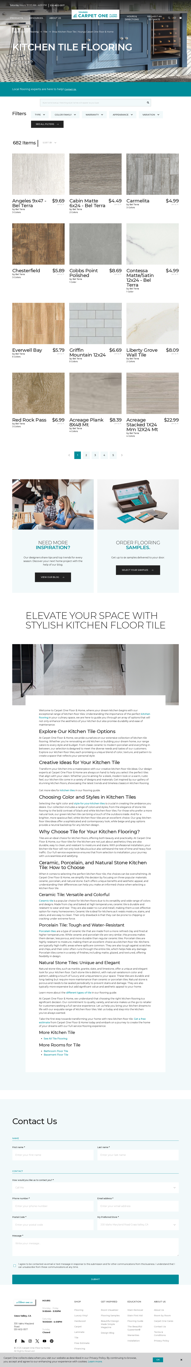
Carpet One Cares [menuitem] (163, 1321)
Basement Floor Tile (56, 1054)
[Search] (148, 102)
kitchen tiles (67, 790)
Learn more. (95, 1361)
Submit (95, 1279)
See (46, 1038)
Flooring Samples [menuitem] (110, 1315)
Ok (158, 1359)
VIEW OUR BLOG (50, 577)
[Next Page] (121, 455)
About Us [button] (55, 18)
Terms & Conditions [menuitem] (160, 1334)
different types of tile (78, 992)
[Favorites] (175, 18)
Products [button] (16, 18)
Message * (17, 1236)
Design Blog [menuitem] (107, 1332)
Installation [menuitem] (133, 1340)
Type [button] (38, 114)
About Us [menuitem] (159, 1310)
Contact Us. (70, 89)
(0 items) (181, 18)
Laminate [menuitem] (79, 1332)
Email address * (105, 1198)
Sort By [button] (47, 142)
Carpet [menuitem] (78, 1326)
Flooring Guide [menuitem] (135, 1321)
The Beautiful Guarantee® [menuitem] (134, 1328)
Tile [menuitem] (76, 1337)
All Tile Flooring (58, 1038)
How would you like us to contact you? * (33, 1180)
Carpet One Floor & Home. (36, 1348)
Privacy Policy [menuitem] (161, 1340)
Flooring (34, 31)
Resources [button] (36, 18)
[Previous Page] (69, 455)
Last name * (103, 1147)
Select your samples (135, 570)
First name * (18, 1147)
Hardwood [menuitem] (80, 1321)
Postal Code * (19, 1217)
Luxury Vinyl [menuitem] (81, 1315)
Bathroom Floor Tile (56, 1051)
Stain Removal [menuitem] (135, 1310)
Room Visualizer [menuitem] (109, 1310)
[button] (169, 18)
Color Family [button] (63, 114)
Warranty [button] (92, 114)
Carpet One (18, 31)
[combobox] (92, 102)
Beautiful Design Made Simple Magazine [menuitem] (110, 1324)
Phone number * (21, 1198)
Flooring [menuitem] (78, 1310)
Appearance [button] (120, 114)
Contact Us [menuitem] (160, 1326)
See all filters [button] (45, 124)
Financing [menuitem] (79, 1348)
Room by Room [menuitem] (162, 1315)
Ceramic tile (46, 900)
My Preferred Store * (108, 1217)
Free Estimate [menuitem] (82, 1343)
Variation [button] (149, 114)
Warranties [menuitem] (133, 1335)
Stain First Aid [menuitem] (135, 1315)
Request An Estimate (154, 18)
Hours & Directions (132, 18)
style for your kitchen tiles (89, 803)
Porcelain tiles (47, 931)
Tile (45, 31)
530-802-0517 (57, 5)
